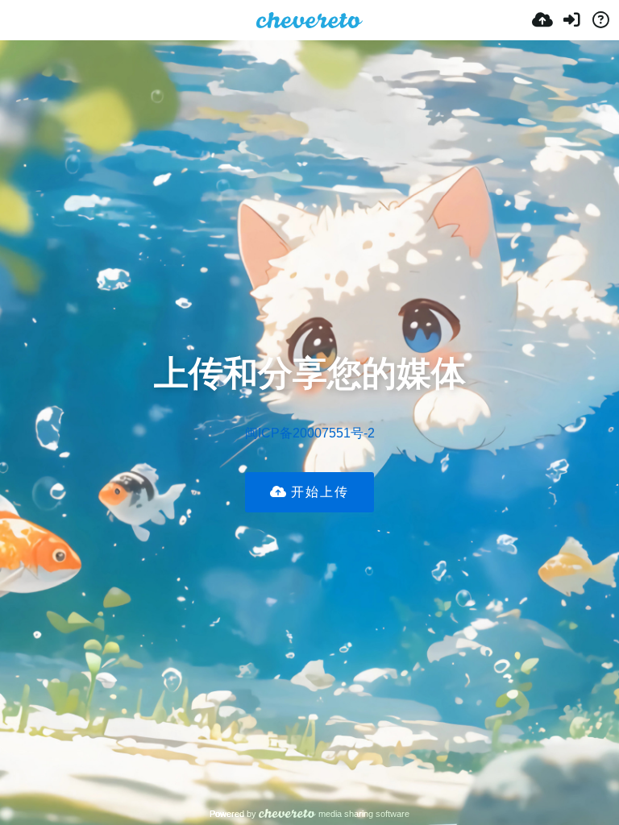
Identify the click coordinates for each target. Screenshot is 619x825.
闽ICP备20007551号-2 (310, 433)
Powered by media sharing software (309, 814)
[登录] (571, 20)
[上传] (542, 20)
